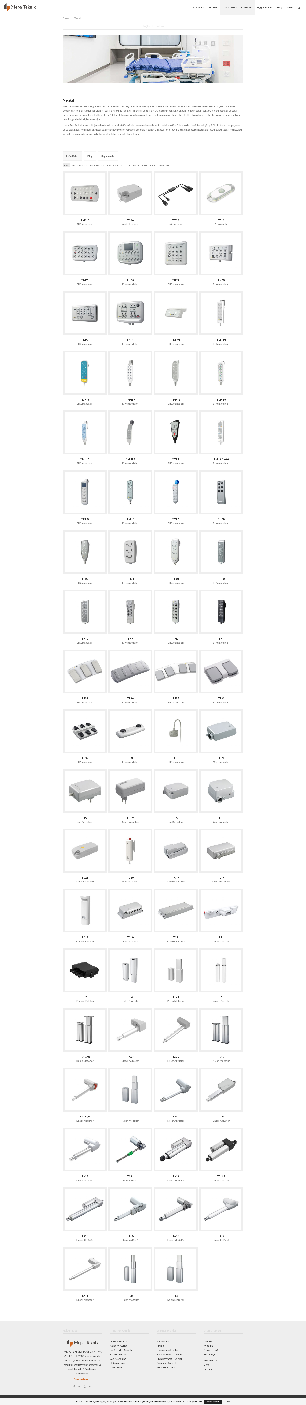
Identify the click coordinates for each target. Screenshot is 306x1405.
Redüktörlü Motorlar (121, 1350)
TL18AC (85, 1056)
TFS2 (85, 758)
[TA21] (130, 1149)
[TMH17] (130, 372)
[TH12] (221, 552)
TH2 (175, 638)
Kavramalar (163, 1341)
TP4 (221, 817)
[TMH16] (175, 372)
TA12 (221, 1236)
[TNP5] (130, 253)
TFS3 (221, 698)
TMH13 (85, 459)
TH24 (130, 578)
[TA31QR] (85, 1089)
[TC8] (175, 910)
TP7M (130, 817)
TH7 (130, 638)
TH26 (84, 578)
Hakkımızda (210, 1360)
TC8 (175, 937)
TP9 (221, 758)
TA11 (85, 1295)
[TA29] (221, 1089)
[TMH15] (221, 372)
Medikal (208, 1341)
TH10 (84, 638)
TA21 (130, 1176)
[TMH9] (175, 432)
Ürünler (213, 7)
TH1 (221, 638)
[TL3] (175, 1269)
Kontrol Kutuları (118, 1354)
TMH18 (85, 399)
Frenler (161, 1345)
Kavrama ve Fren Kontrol (170, 1354)
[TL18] (221, 1030)
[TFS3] (221, 671)
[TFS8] (85, 671)
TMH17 (130, 399)
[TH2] (175, 611)
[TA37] (130, 1030)
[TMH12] (130, 432)
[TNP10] (85, 193)
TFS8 (85, 698)
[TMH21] (175, 313)
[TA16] (85, 1209)
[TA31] (175, 1089)
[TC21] (85, 850)
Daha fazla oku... (82, 1379)
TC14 (221, 877)
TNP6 (84, 280)
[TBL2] (221, 193)
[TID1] (85, 970)
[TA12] (221, 1209)
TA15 (130, 1236)
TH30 (221, 519)
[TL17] (130, 1089)
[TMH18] (85, 372)
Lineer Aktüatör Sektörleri (237, 7)
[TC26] (130, 193)
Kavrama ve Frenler (167, 1350)
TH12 (221, 578)
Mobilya (208, 1345)
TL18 (221, 1056)
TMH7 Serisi (221, 459)
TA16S (221, 1176)
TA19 (175, 1176)
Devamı (227, 1402)
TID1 (85, 997)
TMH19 (221, 339)
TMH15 (221, 399)
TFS (130, 758)
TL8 (130, 1295)
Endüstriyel (210, 1354)
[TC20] (130, 850)
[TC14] (221, 850)
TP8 (84, 817)
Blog (279, 7)
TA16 (85, 1236)
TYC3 (175, 220)
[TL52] (130, 970)
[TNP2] (85, 313)
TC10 (130, 937)
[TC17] (175, 850)
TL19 (221, 997)
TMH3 (130, 519)
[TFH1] (175, 731)
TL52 (130, 997)
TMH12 (130, 459)
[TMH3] (130, 492)
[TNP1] (130, 313)
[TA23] (85, 1149)
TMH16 (175, 399)
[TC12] (85, 910)
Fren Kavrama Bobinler (169, 1358)
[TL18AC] (85, 1030)
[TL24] (175, 970)
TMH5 (85, 519)
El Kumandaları (118, 1362)
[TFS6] (130, 671)
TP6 (175, 817)
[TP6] (175, 791)
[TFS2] (85, 731)
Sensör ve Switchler (167, 1362)
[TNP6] (85, 253)
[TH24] (130, 552)
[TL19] (221, 970)
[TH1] (221, 611)
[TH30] (221, 492)
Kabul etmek (213, 1401)
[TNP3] (221, 253)
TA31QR (85, 1116)
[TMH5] (85, 492)
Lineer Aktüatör (118, 1341)
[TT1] (221, 910)
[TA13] (175, 1209)
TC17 (175, 877)
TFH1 (175, 758)
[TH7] (130, 611)
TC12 (84, 937)
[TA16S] (221, 1149)
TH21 (175, 578)
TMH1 (176, 519)
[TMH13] (85, 432)
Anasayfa (198, 7)
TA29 (221, 1116)
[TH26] (85, 552)
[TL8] (130, 1269)
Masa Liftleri (211, 1350)
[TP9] (221, 731)
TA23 (85, 1176)
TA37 (130, 1056)
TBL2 (221, 220)
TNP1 (130, 339)
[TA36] (175, 1030)
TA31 (175, 1116)
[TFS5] (175, 671)
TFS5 (175, 698)
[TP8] (85, 791)
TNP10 (84, 220)
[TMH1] (175, 492)
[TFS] (130, 731)
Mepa (290, 7)
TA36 (175, 1056)
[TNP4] (175, 253)
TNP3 (221, 280)
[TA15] (130, 1209)
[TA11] (85, 1269)
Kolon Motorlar (118, 1345)
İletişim (208, 1368)
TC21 (84, 877)
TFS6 (130, 698)
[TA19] (175, 1149)
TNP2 (84, 339)
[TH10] (85, 611)
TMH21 (175, 339)
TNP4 (175, 280)
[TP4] (221, 791)
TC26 (130, 220)
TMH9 (176, 459)
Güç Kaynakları (118, 1358)
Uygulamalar (264, 7)
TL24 (175, 997)
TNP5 (130, 280)
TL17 (130, 1116)
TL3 (175, 1295)
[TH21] (175, 552)
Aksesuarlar (116, 1367)
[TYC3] (175, 193)
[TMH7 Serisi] (221, 432)
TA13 (175, 1236)
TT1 (221, 937)
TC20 (130, 877)
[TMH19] (221, 313)
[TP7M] (130, 791)
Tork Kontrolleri (166, 1367)
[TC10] (130, 910)
